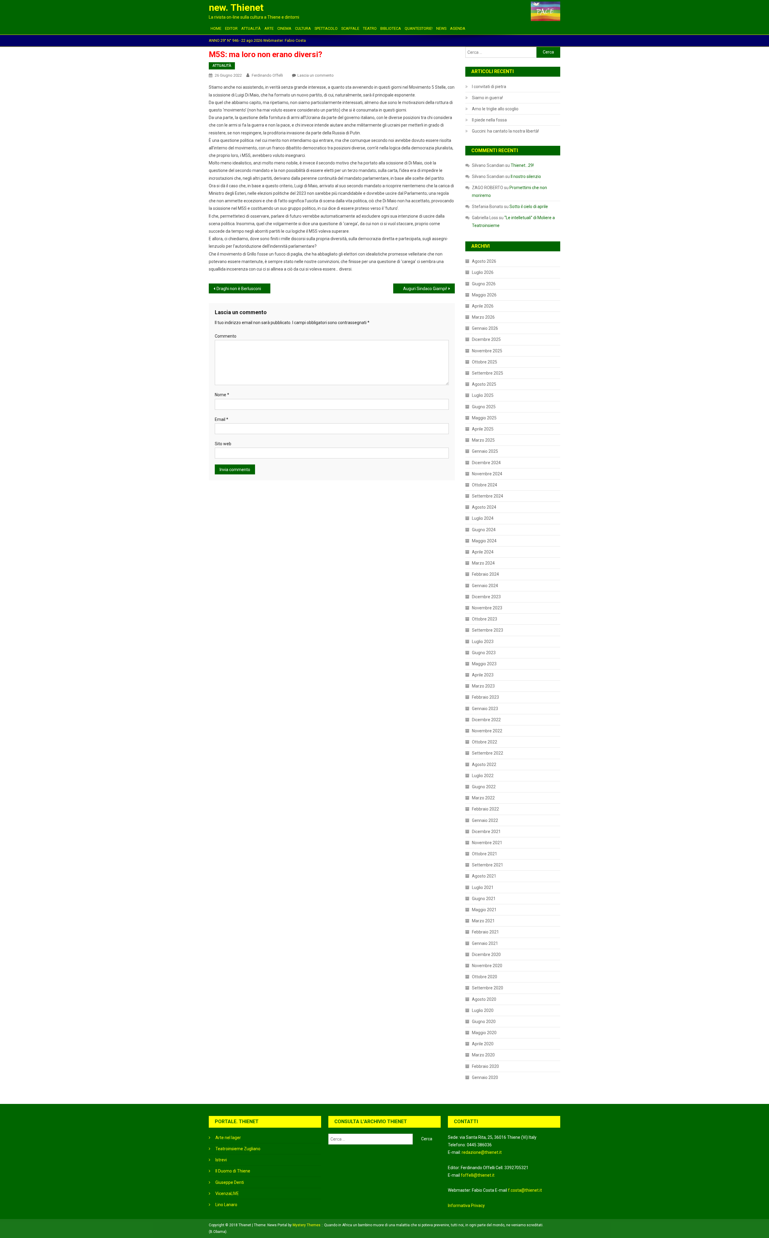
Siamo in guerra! (487, 97)
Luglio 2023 (483, 641)
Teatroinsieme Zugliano (237, 1148)
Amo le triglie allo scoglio (495, 108)
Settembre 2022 (487, 753)
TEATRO (370, 28)
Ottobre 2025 (484, 362)
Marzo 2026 (483, 317)
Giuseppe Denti (229, 1182)
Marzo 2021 (483, 920)
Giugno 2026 (484, 283)
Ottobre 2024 (484, 485)
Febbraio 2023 (485, 697)
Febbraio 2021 (485, 932)
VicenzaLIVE (227, 1193)
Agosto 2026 (484, 261)
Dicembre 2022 (486, 719)
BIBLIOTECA (390, 28)
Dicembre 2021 (486, 831)
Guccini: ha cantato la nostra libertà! (505, 131)
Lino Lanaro (226, 1204)
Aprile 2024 (483, 552)
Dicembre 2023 (486, 596)
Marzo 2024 (483, 563)
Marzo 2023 (483, 686)
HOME (216, 28)
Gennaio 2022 (485, 820)
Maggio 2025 (484, 417)
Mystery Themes (307, 1225)
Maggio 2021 (484, 909)
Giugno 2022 (484, 786)
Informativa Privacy (466, 1205)
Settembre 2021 (487, 865)
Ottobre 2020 (484, 976)
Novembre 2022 (487, 730)
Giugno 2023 (484, 652)
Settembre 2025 (487, 373)
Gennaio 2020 (485, 1077)
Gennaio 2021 (485, 943)
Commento (225, 336)
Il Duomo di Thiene (232, 1171)
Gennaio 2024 (485, 585)
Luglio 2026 (483, 272)
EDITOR (231, 28)
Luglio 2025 (483, 395)
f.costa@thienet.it (525, 1190)
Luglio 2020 (483, 1010)
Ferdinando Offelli (267, 75)
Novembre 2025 (487, 350)
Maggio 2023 (484, 663)
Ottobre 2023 (484, 619)
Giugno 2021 (484, 898)
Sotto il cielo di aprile (528, 206)
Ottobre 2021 (484, 853)
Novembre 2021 (487, 842)
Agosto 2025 (484, 384)
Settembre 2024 (487, 496)
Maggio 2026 (484, 295)
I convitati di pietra (489, 86)
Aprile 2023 (483, 675)
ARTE (269, 28)
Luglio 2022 (483, 775)
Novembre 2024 (487, 473)
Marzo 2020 (483, 1055)
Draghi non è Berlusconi (239, 288)
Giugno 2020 (484, 1021)
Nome (222, 394)
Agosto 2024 (484, 507)
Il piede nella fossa (489, 120)
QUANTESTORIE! (419, 28)
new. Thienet (236, 7)
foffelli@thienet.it (477, 1175)
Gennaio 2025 (485, 451)
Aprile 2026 (483, 306)
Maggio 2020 (484, 1032)
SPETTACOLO (326, 28)
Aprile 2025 (483, 429)
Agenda (457, 28)
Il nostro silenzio (526, 176)
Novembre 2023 (487, 607)
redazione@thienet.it (482, 1152)
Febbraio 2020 (485, 1066)
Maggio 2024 (484, 540)
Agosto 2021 (484, 876)
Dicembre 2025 (486, 339)
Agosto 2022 (484, 764)
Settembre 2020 (487, 987)
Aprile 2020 (483, 1043)
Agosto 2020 (484, 999)
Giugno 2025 (484, 406)
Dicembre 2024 (486, 462)
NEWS (441, 28)
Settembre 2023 (487, 630)
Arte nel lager (228, 1137)
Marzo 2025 (483, 440)
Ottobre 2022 (484, 742)
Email (221, 419)
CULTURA (303, 28)
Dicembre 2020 (486, 954)
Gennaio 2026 (485, 328)
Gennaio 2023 (485, 708)
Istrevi (221, 1159)
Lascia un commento (315, 75)
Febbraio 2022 (485, 809)
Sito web (223, 443)
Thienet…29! (522, 165)
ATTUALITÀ (251, 28)
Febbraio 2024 (485, 574)
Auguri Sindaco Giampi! (425, 288)
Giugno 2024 (484, 529)
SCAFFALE (350, 28)
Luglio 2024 (483, 518)
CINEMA (284, 28)
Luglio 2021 (483, 887)
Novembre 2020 (487, 965)
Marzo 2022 (483, 797)
